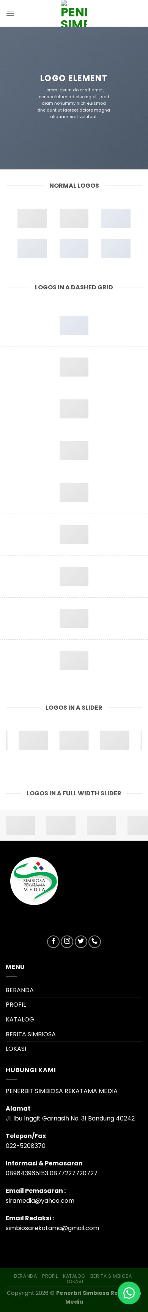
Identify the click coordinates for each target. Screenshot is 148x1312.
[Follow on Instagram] (67, 941)
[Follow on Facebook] (53, 941)
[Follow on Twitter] (81, 941)
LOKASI (16, 1048)
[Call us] (94, 941)
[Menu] (10, 13)
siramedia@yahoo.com (40, 1200)
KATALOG (20, 1019)
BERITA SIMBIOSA (31, 1034)
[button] (129, 1293)
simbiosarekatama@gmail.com (52, 1228)
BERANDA (20, 990)
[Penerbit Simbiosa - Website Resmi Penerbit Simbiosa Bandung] (74, 13)
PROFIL (16, 1004)
